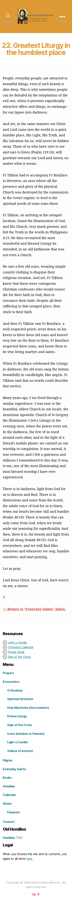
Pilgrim (7, 760)
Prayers (8, 673)
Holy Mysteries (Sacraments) (28, 707)
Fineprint (13, 812)
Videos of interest (20, 751)
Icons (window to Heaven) (25, 733)
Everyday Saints (14, 769)
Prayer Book (16, 652)
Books (7, 777)
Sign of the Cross (19, 657)
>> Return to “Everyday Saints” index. (34, 609)
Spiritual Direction (20, 699)
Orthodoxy (15, 690)
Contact (9, 822)
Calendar (9, 795)
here (29, 858)
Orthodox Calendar (20, 647)
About (7, 803)
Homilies (9, 786)
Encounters (11, 682)
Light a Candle (17, 642)
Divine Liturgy (17, 716)
